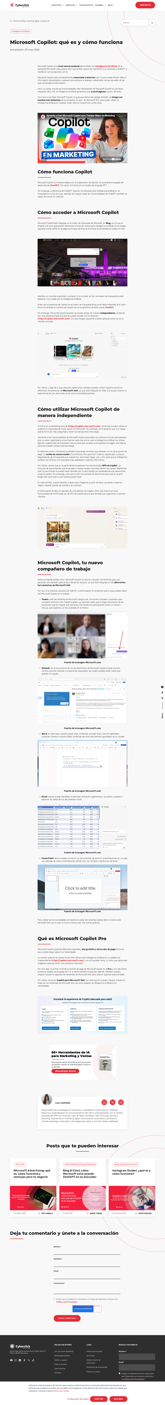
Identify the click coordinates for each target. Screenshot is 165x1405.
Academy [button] (99, 5)
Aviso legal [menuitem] (90, 1356)
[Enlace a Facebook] (24, 1360)
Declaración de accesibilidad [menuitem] (97, 1367)
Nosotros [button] (57, 5)
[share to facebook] (162, 692)
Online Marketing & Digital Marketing (80, 1164)
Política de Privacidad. (134, 1379)
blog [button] (110, 5)
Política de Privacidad (66, 1302)
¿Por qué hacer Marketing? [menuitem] (63, 1351)
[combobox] (135, 23)
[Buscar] (152, 23)
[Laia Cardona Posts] (121, 1102)
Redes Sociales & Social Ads (126, 1164)
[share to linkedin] (162, 686)
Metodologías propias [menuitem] (62, 1356)
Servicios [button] (70, 5)
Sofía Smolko (145, 1213)
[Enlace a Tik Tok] (33, 1360)
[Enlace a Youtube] (11, 1360)
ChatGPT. (55, 185)
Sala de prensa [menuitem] (59, 1369)
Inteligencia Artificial (20, 31)
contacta (145, 5)
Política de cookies (93, 1372)
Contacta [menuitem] (57, 1373)
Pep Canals (47, 1213)
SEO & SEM (19, 1164)
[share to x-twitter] (162, 698)
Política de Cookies (61, 1391)
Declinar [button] (118, 1399)
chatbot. (109, 307)
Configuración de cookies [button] (77, 1399)
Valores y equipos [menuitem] (60, 1360)
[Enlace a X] (29, 1360)
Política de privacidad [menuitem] (94, 1351)
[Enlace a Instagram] (15, 1360)
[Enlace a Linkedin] (20, 1360)
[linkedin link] (104, 1102)
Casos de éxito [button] (86, 5)
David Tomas (96, 1213)
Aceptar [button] (99, 1399)
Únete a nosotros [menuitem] (60, 1364)
